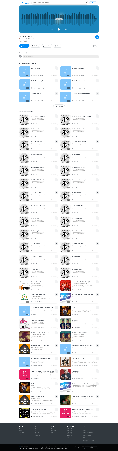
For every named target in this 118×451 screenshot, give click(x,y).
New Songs (41, 416)
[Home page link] (25, 2)
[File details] (24, 71)
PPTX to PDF (69, 430)
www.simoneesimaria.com (78, 297)
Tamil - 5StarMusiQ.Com (78, 285)
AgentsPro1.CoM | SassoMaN (38, 118)
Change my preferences (63, 448)
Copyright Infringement (88, 432)
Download (43, 391)
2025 (50, 298)
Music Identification (87, 435)
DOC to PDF (69, 428)
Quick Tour (37, 432)
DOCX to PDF (70, 432)
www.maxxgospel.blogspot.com (38, 309)
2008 (53, 309)
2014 (95, 362)
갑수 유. (34, 301)
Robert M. (76, 314)
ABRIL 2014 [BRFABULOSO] (46, 340)
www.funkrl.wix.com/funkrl (38, 322)
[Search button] (86, 2)
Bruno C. (34, 327)
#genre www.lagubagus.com (38, 349)
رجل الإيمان (30, 38)
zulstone (34, 289)
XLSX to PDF (69, 437)
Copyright (53, 432)
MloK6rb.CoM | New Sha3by (45, 413)
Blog (20, 433)
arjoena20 (35, 352)
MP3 (21, 41)
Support (37, 428)
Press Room (21, 432)
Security (85, 433)
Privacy (84, 430)
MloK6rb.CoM (35, 413)
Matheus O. (76, 340)
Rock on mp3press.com (37, 285)
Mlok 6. (34, 416)
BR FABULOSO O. (36, 340)
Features (37, 433)
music (81, 378)
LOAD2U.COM (75, 362)
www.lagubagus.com (36, 400)
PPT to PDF (69, 435)
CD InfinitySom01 (83, 416)
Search (20, 430)
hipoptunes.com (35, 298)
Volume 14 (48, 309)
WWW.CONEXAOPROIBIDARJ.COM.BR (38, 336)
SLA (84, 437)
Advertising (53, 430)
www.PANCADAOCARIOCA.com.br (79, 348)
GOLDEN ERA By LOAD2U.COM (86, 362)
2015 (89, 311)
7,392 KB (25, 41)
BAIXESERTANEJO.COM (77, 311)
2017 (91, 285)
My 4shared (82, 289)
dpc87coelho (76, 352)
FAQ (36, 430)
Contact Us (37, 435)
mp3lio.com (34, 362)
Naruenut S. (76, 365)
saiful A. (75, 378)
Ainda (85, 311)
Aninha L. (35, 314)
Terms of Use (86, 428)
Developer (53, 433)
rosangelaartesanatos (36, 378)
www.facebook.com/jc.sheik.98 (79, 336)
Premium (21, 428)
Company (53, 428)
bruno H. (34, 365)
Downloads (41, 289)
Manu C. (75, 301)
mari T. (75, 403)
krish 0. (75, 289)
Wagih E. (22, 38)
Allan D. (75, 416)
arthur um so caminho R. (77, 327)
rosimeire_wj (35, 391)
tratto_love (35, 123)
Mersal (86, 285)
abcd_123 (35, 403)
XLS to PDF (69, 433)
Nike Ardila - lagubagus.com (48, 400)
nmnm (40, 365)
